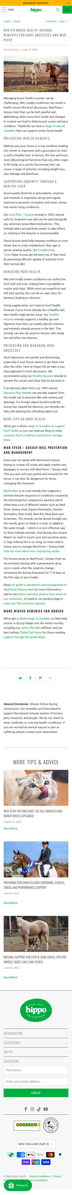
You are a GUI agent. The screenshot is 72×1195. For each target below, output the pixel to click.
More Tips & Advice (36, 762)
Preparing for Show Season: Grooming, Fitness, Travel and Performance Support (34, 885)
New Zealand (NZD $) (33, 1144)
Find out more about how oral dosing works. (32, 551)
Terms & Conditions (39, 1176)
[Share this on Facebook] (30, 678)
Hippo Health (19, 1176)
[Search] (57, 10)
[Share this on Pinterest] (40, 678)
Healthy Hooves (42, 376)
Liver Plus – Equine (21, 214)
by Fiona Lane (11, 49)
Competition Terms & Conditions (30, 1180)
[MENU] (1, 10)
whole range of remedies (35, 618)
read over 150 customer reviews (24, 603)
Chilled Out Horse (30, 632)
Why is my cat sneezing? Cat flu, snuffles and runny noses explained (33, 813)
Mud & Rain (11, 491)
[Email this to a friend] (50, 678)
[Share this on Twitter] (20, 678)
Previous (51, 21)
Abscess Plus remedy (17, 393)
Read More (10, 828)
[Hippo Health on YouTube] (46, 1109)
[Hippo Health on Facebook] (26, 1109)
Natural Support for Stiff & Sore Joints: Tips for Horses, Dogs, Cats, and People (35, 959)
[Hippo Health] (36, 10)
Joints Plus (28, 628)
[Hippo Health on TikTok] (39, 1109)
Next (63, 21)
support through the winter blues (24, 637)
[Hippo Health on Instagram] (32, 1109)
